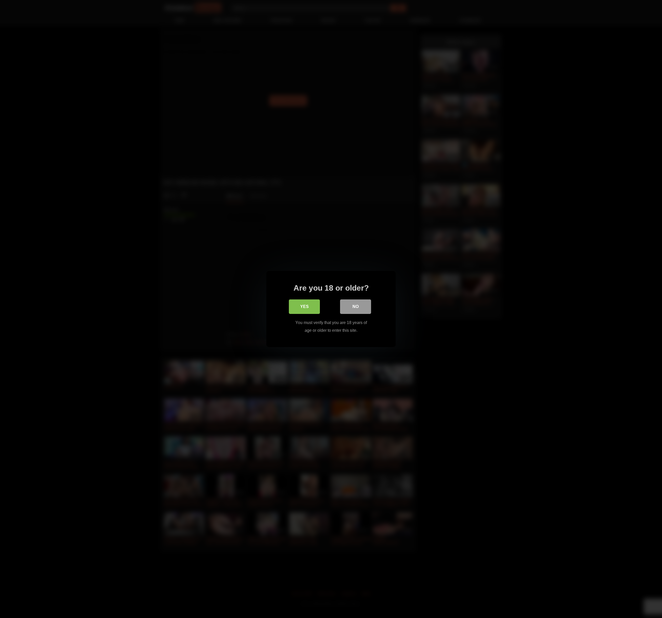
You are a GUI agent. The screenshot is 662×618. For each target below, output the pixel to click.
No (355, 306)
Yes (304, 306)
